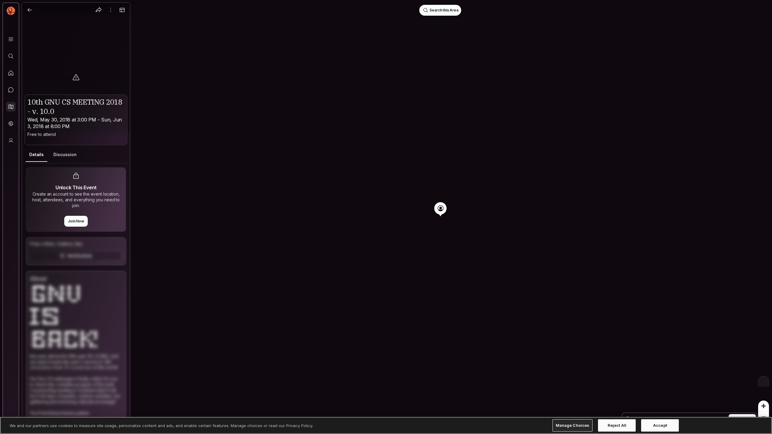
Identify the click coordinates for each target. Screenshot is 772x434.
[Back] (30, 10)
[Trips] (11, 123)
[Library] (11, 39)
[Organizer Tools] (110, 10)
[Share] (98, 10)
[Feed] (11, 73)
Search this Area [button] (443, 10)
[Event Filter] (763, 381)
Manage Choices (573, 425)
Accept (660, 425)
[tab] (36, 155)
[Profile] (11, 140)
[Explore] (11, 56)
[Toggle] (122, 10)
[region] (386, 217)
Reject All (617, 425)
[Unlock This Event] (76, 251)
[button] (11, 107)
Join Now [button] (76, 221)
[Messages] (11, 90)
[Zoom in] (763, 406)
